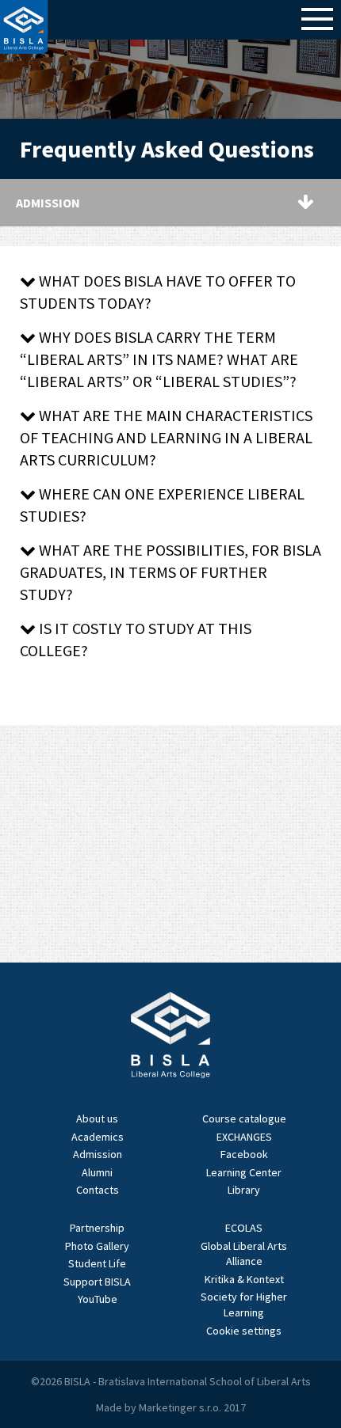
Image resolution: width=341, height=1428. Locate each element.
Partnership (97, 1228)
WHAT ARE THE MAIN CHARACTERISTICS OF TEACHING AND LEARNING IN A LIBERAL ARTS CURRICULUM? (166, 437)
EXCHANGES (244, 1137)
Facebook (244, 1154)
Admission (97, 1154)
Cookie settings (244, 1331)
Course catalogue (244, 1118)
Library (244, 1190)
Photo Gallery (97, 1246)
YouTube (97, 1299)
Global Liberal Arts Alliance (244, 1254)
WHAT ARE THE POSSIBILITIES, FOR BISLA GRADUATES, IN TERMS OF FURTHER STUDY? (170, 572)
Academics (97, 1137)
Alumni (97, 1172)
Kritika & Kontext (244, 1279)
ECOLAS (243, 1228)
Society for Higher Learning (244, 1304)
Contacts (97, 1190)
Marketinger (169, 1407)
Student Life (97, 1263)
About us (97, 1118)
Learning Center (244, 1172)
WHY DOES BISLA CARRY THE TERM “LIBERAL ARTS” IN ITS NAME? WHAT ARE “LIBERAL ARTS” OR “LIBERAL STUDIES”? (159, 359)
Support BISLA (97, 1281)
